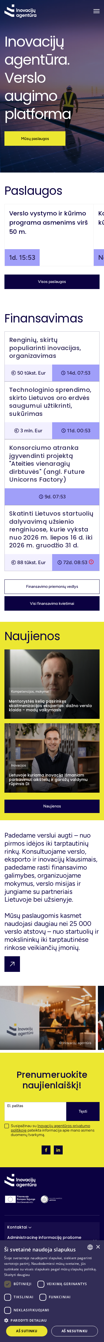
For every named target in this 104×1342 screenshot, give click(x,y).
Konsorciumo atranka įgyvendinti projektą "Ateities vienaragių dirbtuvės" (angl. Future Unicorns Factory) (47, 463)
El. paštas (15, 1105)
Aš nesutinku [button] (75, 1331)
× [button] (98, 1247)
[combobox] (90, 1247)
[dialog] (52, 1291)
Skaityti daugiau (17, 1274)
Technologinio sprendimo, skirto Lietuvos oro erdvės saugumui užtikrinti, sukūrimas (50, 401)
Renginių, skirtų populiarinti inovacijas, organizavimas (45, 348)
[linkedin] (58, 1150)
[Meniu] (96, 11)
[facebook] (46, 1150)
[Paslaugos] (12, 964)
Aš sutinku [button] (26, 1331)
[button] (34, 138)
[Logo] (20, 11)
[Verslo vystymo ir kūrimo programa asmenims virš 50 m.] (49, 235)
